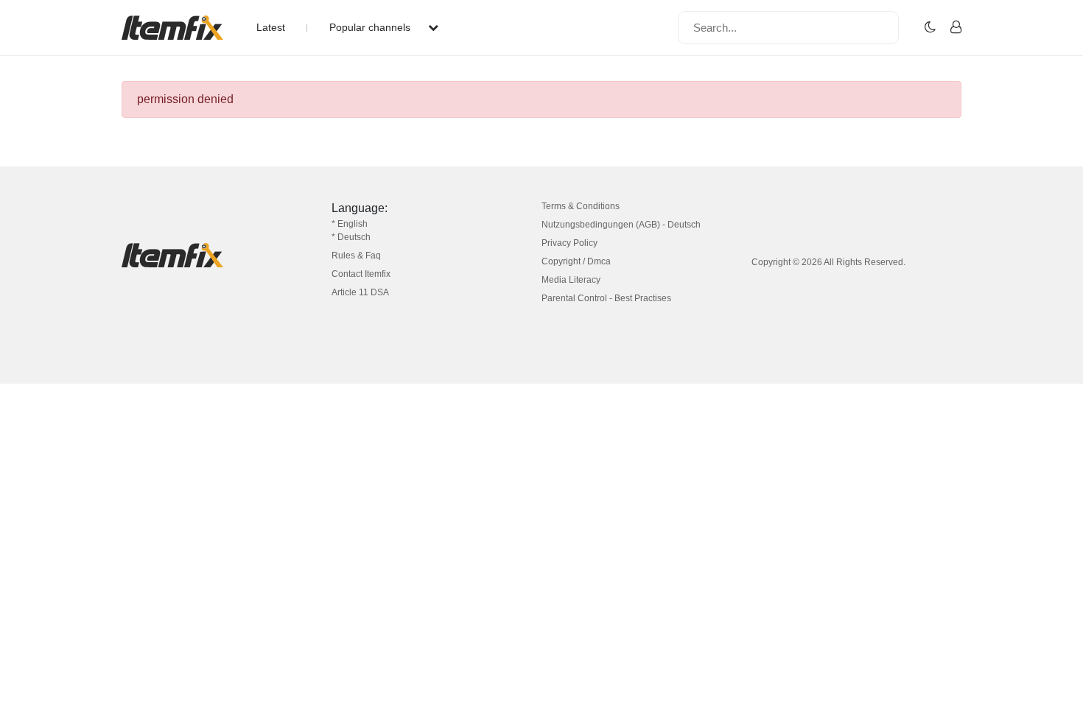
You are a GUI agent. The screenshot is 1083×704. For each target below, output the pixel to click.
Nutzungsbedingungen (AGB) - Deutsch (621, 224)
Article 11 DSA (360, 292)
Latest (270, 27)
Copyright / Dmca (576, 261)
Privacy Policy (569, 243)
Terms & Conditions (581, 206)
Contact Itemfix (361, 274)
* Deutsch (351, 237)
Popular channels (371, 27)
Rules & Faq (356, 255)
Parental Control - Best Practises (606, 298)
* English (350, 224)
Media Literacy (571, 280)
